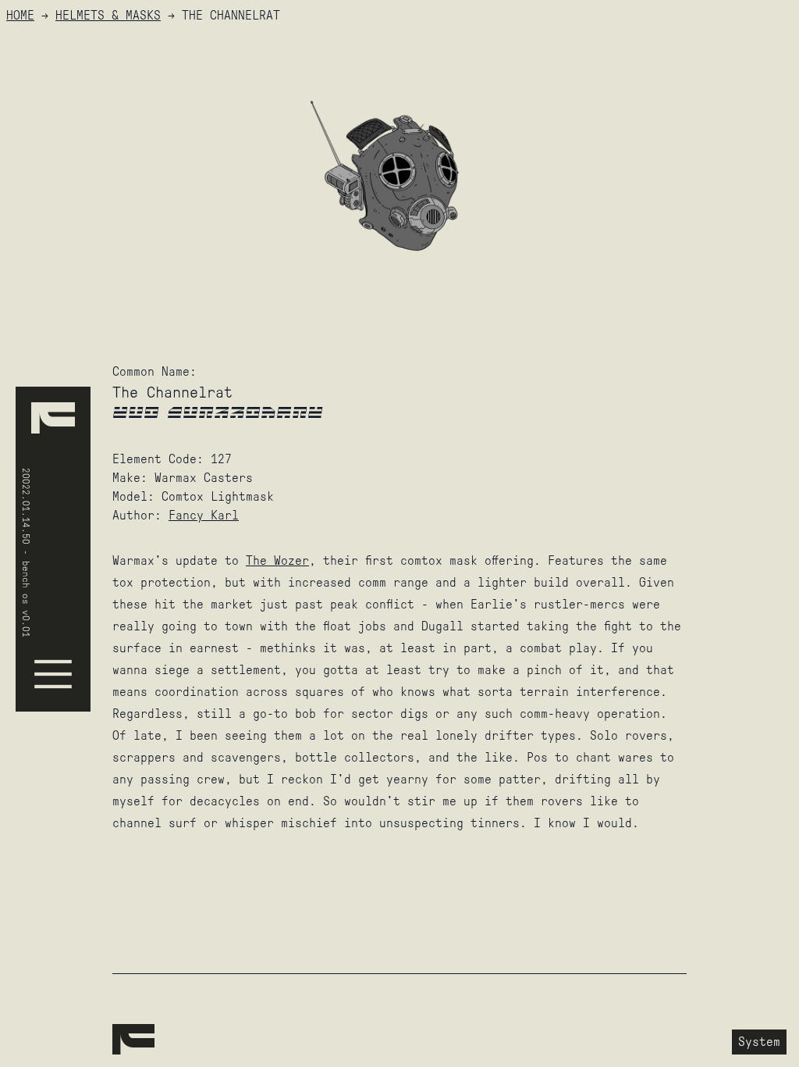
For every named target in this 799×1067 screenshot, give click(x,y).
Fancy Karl (204, 515)
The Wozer (277, 560)
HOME (20, 15)
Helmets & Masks (108, 15)
